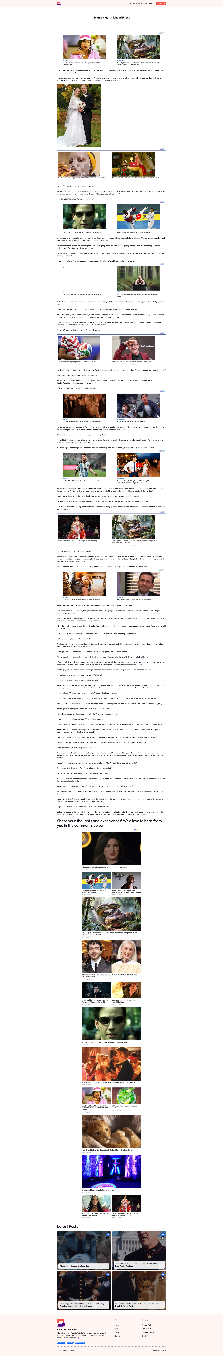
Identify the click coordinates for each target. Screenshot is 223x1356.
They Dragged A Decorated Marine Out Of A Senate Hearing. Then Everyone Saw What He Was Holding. (82, 1305)
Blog (116, 1329)
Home (117, 1325)
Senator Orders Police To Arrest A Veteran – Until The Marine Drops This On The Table (137, 1265)
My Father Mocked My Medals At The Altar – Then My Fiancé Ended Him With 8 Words (137, 1305)
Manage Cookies (148, 1332)
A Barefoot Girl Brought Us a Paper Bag (74, 1266)
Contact (118, 1336)
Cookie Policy (147, 1329)
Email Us (145, 1336)
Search (117, 1332)
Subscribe (161, 3)
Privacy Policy (147, 1325)
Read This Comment (67, 1329)
